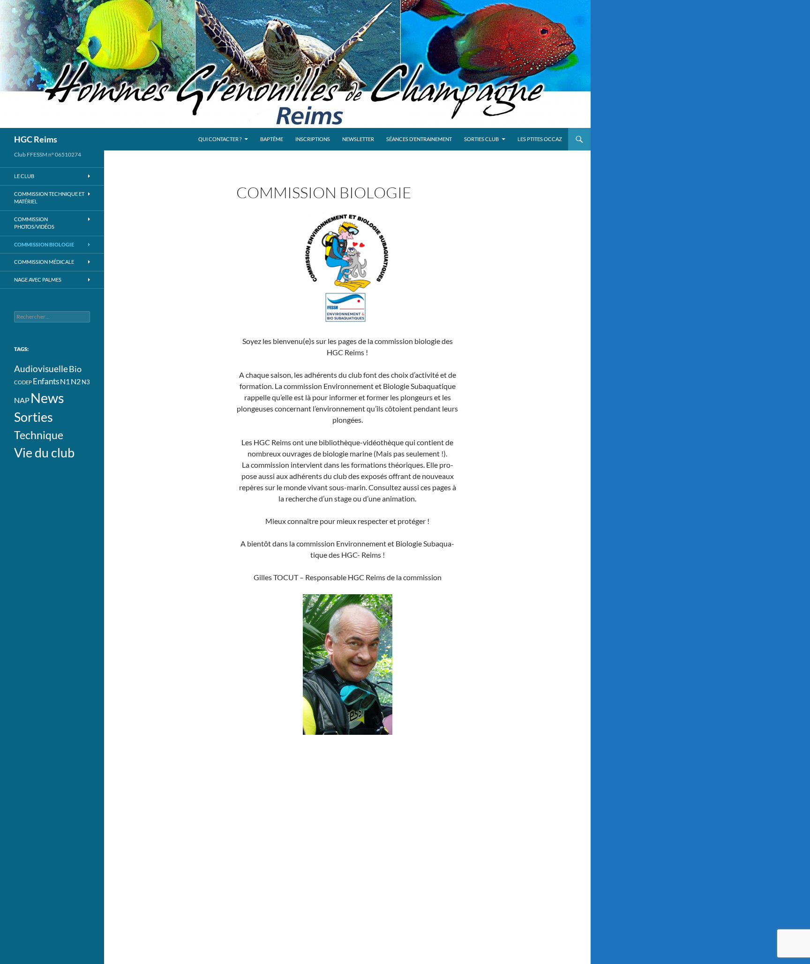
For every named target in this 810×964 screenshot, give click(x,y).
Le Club (24, 176)
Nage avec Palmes (37, 279)
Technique (38, 434)
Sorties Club (481, 139)
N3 (86, 382)
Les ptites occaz (540, 139)
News (47, 397)
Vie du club (44, 452)
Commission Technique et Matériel (49, 198)
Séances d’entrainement (419, 139)
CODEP (23, 382)
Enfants (46, 381)
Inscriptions (312, 139)
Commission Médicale (44, 262)
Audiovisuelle (41, 368)
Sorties (33, 417)
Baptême (271, 139)
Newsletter (358, 139)
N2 (76, 381)
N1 (65, 381)
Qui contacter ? (219, 139)
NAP (22, 400)
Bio (75, 369)
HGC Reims (35, 139)
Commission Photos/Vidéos (34, 223)
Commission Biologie (44, 244)
